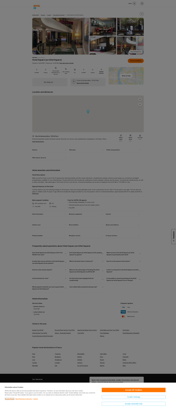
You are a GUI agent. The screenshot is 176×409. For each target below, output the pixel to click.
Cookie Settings (133, 397)
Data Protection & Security (23, 399)
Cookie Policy (9, 399)
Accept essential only (133, 404)
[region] (88, 396)
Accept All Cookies (133, 390)
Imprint (35, 399)
